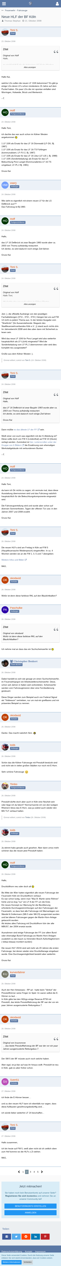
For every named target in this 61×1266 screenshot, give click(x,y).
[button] (4, 3)
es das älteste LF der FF (25, 429)
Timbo (27, 817)
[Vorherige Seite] (19, 1172)
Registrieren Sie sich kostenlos (21, 1196)
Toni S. (28, 360)
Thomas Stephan (12, 21)
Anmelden (30, 1212)
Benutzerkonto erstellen (30, 1206)
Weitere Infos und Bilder (12, 560)
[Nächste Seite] (42, 1172)
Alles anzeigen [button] (30, 67)
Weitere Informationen (11, 1262)
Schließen (28, 1262)
